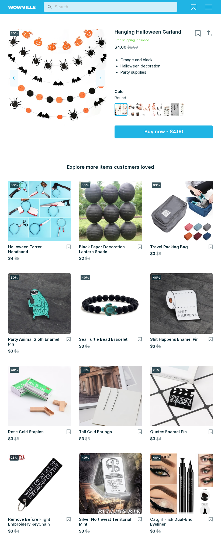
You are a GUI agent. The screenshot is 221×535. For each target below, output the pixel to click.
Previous (14, 78)
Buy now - (163, 131)
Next (100, 78)
